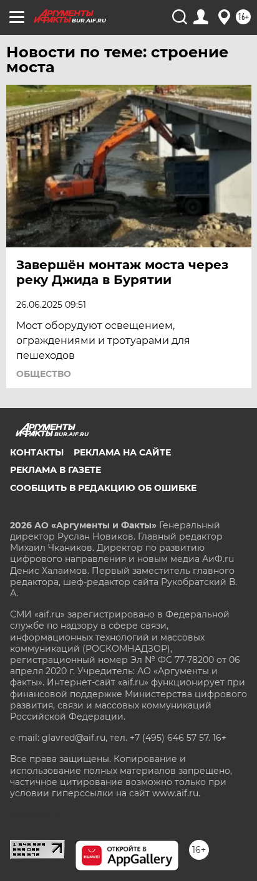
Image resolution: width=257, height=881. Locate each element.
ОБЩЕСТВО (43, 373)
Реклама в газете (55, 469)
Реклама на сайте (122, 452)
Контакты (37, 452)
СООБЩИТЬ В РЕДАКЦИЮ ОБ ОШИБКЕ (103, 487)
